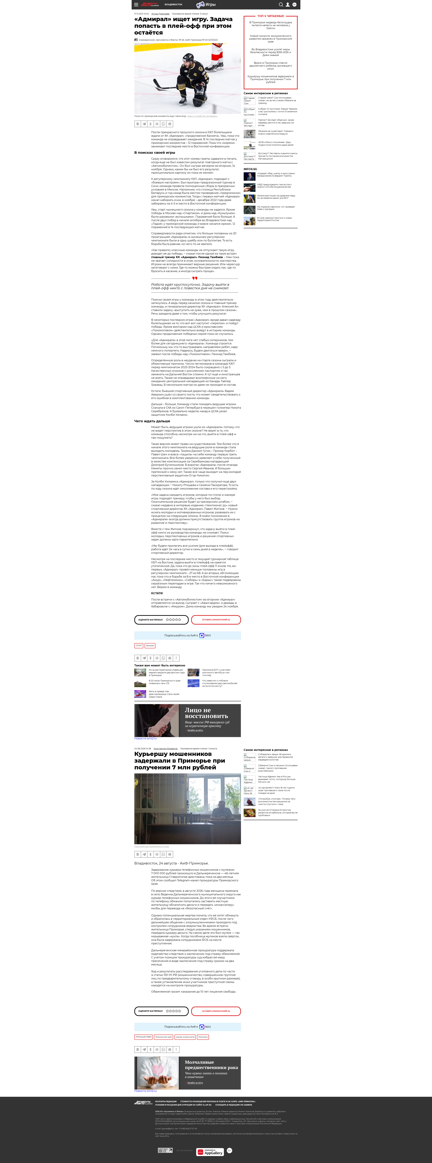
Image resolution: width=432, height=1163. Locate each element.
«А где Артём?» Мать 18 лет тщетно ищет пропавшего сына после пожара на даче (276, 790)
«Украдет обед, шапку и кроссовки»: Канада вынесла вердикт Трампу (276, 174)
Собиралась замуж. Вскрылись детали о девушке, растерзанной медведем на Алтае (275, 757)
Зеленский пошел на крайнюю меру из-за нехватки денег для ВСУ (276, 197)
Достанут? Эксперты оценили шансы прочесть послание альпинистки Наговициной (277, 156)
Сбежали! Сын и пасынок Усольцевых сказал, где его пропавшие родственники (278, 768)
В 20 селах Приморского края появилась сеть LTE (164, 682)
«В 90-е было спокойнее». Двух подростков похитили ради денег (276, 143)
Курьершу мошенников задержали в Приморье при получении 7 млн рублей (271, 79)
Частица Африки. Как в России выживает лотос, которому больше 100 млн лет (276, 779)
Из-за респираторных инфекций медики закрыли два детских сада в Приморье (167, 672)
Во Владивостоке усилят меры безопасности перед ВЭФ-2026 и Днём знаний (270, 52)
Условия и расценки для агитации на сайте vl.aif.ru (183, 1105)
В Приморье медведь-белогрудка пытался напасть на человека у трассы (270, 25)
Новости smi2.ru (145, 738)
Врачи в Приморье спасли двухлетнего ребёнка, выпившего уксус (271, 66)
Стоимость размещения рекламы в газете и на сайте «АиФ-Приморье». (218, 1101)
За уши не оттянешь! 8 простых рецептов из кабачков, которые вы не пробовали (278, 813)
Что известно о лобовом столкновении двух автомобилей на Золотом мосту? (219, 683)
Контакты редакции (166, 1101)
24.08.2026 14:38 (142, 748)
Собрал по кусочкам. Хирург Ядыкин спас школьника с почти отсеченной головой (277, 111)
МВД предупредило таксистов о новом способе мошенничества (274, 185)
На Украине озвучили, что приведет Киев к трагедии (276, 208)
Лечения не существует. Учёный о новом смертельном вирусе (275, 132)
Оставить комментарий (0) (216, 620)
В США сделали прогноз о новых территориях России (274, 219)
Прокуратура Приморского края (151, 846)
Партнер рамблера (184, 1150)
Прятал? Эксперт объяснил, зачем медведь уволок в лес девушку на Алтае (276, 123)
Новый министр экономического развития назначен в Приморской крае (270, 39)
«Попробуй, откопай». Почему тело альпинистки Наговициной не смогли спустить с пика (276, 801)
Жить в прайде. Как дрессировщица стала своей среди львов (164, 694)
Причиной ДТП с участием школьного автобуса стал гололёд (216, 672)
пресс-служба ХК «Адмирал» (202, 116)
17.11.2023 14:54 (141, 13)
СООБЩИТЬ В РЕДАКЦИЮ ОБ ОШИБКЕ (233, 1105)
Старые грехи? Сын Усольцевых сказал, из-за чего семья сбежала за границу (277, 100)
